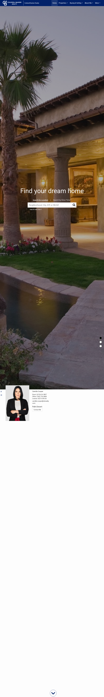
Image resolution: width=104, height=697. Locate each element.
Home (54, 3)
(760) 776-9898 (42, 396)
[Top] (100, 338)
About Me (89, 4)
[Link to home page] (13, 3)
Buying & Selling (76, 4)
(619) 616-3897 (42, 394)
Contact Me (37, 410)
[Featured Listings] (100, 342)
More (98, 4)
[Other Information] (100, 346)
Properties (63, 4)
